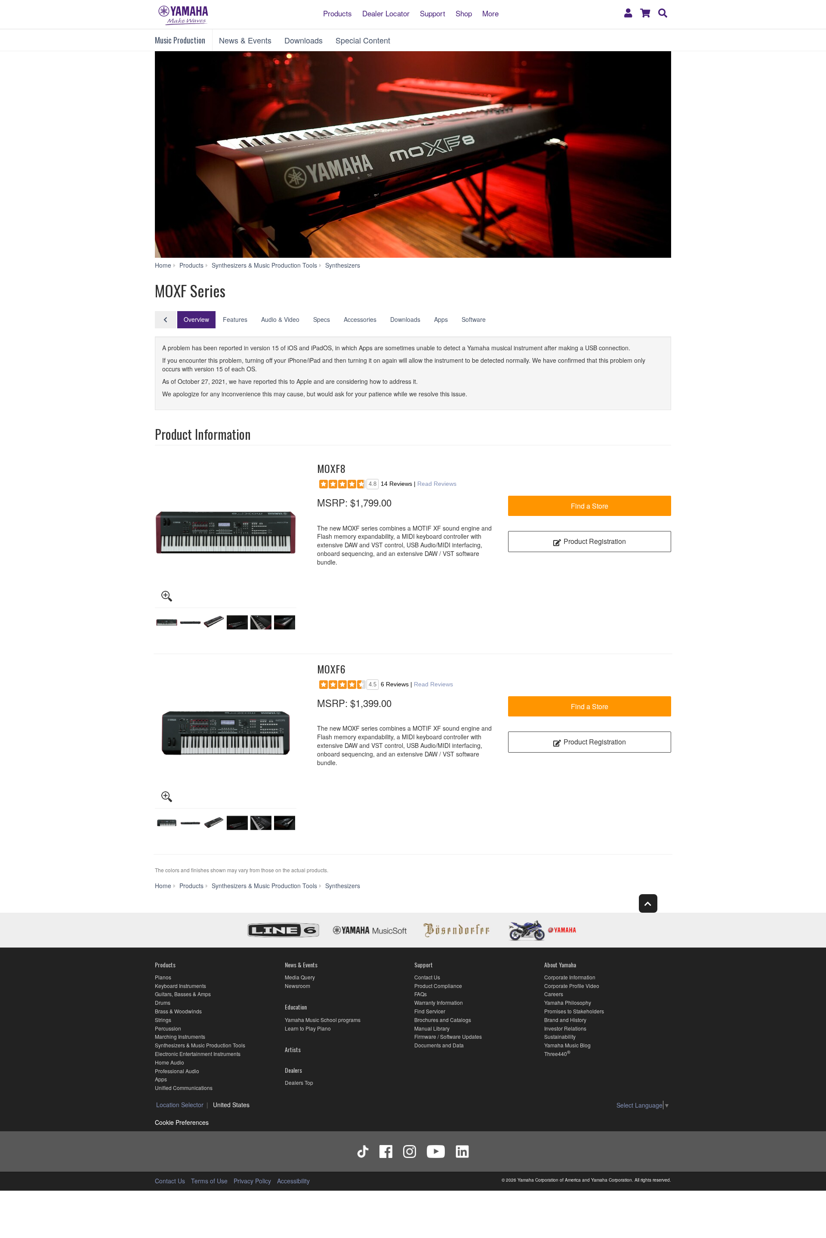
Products (337, 13)
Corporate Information (569, 977)
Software (474, 319)
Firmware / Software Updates (448, 1036)
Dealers (293, 1069)
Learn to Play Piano (308, 1028)
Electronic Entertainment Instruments (197, 1053)
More (490, 13)
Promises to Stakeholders (574, 1011)
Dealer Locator (386, 13)
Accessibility (293, 1180)
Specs (321, 319)
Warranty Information (438, 1002)
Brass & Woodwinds (178, 1011)
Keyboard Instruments (180, 985)
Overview (196, 319)
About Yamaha (560, 964)
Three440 (555, 1053)
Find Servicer (429, 1011)
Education (296, 1006)
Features (235, 319)
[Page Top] (648, 903)
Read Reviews (436, 483)
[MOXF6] (225, 733)
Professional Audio (177, 1070)
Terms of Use (209, 1180)
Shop (464, 13)
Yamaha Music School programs (323, 1019)
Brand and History (565, 1019)
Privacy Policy (252, 1180)
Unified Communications (184, 1087)
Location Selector (179, 1104)
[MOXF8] (225, 532)
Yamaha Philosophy (567, 1002)
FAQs (420, 993)
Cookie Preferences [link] (182, 1122)
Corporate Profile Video (571, 985)
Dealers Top (299, 1082)
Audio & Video (280, 319)
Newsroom (297, 985)
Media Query (300, 977)
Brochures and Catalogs (442, 1019)
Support (432, 13)
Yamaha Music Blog (567, 1045)
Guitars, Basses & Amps (183, 993)
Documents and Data (439, 1045)
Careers (553, 993)
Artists (293, 1049)
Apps (441, 319)
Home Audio (169, 1062)
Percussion (168, 1028)
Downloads (303, 40)
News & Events (245, 40)
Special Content (363, 40)
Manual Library (432, 1028)
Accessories (360, 319)
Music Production (180, 40)
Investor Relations (565, 1028)
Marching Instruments (180, 1036)
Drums (162, 1002)
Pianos (163, 977)
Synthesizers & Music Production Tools (200, 1045)
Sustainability (560, 1036)
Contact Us (427, 977)
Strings (163, 1019)
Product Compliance (438, 985)
